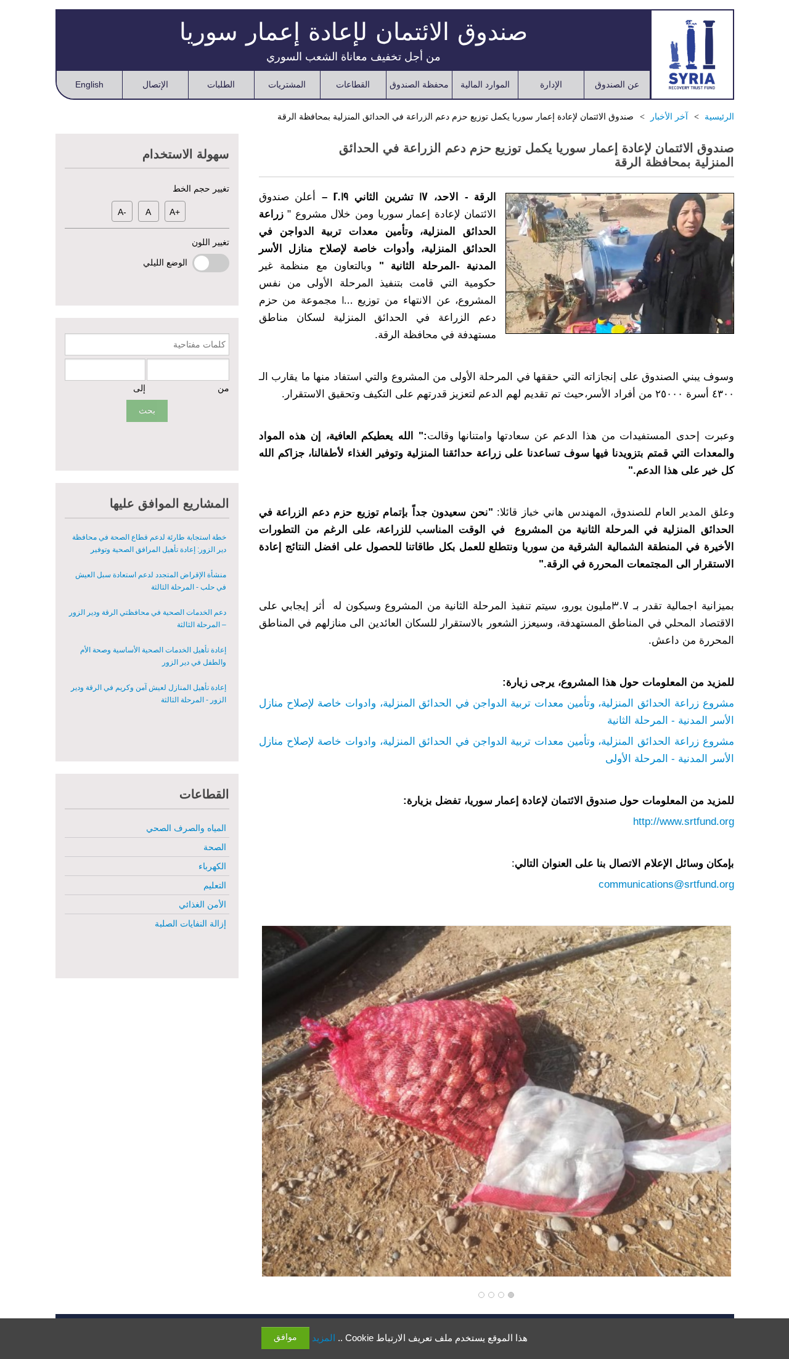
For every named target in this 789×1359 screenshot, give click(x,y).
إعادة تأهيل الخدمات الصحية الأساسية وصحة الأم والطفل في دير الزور (153, 656)
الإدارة (551, 84)
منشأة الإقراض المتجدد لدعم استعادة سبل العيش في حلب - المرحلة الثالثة (150, 580)
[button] (511, 1295)
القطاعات (353, 84)
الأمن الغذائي (202, 904)
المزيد (323, 1338)
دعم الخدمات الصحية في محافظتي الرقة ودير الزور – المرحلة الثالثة (147, 618)
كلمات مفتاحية (199, 344)
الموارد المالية (485, 84)
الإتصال (155, 84)
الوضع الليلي (167, 262)
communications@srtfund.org (666, 884)
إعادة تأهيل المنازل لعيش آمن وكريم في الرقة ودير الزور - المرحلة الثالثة (148, 693)
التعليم (214, 885)
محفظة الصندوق (419, 84)
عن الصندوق (617, 84)
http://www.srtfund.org (683, 821)
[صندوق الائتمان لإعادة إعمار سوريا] (692, 54)
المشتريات (287, 84)
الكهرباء (212, 866)
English (89, 84)
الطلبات (221, 84)
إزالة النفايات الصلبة (190, 923)
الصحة (214, 847)
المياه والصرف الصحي (186, 828)
